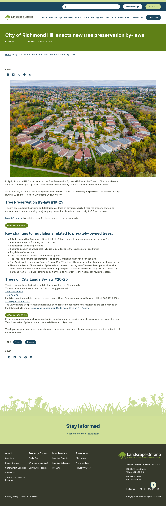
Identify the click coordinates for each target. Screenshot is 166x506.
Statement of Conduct (15, 468)
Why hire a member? (38, 463)
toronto (30, 342)
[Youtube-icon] (153, 489)
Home (8, 54)
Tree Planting (11, 295)
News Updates (82, 463)
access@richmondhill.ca (17, 301)
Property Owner (38, 453)
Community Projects (38, 468)
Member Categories (61, 463)
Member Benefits (60, 458)
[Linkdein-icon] (149, 489)
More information (13, 218)
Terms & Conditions (30, 496)
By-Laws (56, 468)
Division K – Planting (79, 308)
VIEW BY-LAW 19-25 (16, 225)
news (17, 342)
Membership (59, 453)
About (8, 453)
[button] (8, 74)
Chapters (9, 458)
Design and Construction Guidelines (48, 308)
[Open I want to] (157, 6)
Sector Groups (12, 463)
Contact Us (10, 472)
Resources (82, 453)
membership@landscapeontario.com (143, 464)
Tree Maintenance (14, 291)
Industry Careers (84, 468)
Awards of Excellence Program (15, 478)
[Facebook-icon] (144, 489)
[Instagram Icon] (140, 489)
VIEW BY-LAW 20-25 (17, 315)
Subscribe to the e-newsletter (83, 433)
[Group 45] (158, 489)
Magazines (81, 458)
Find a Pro (33, 458)
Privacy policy (12, 496)
